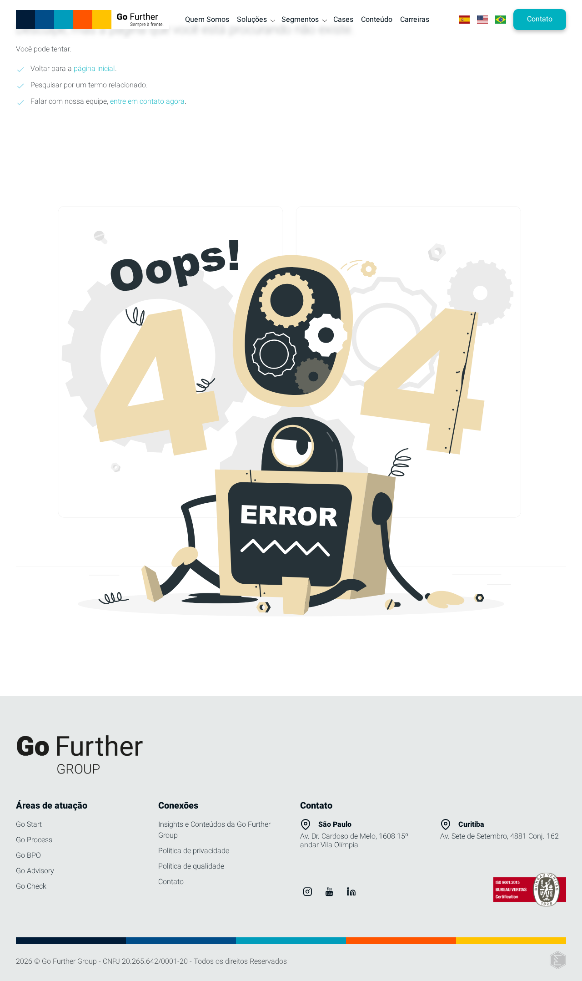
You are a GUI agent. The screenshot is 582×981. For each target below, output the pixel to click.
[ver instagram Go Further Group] (307, 891)
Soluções (252, 19)
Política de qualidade (191, 866)
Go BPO (28, 855)
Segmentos (300, 19)
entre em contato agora (147, 101)
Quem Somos (207, 19)
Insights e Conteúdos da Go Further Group (214, 830)
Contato (171, 881)
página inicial (94, 68)
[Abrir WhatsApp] (559, 958)
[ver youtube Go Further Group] (329, 891)
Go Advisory (35, 870)
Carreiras (414, 19)
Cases (343, 19)
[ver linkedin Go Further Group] (351, 891)
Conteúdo (376, 19)
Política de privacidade (193, 850)
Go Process (34, 839)
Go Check (31, 886)
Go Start (29, 824)
